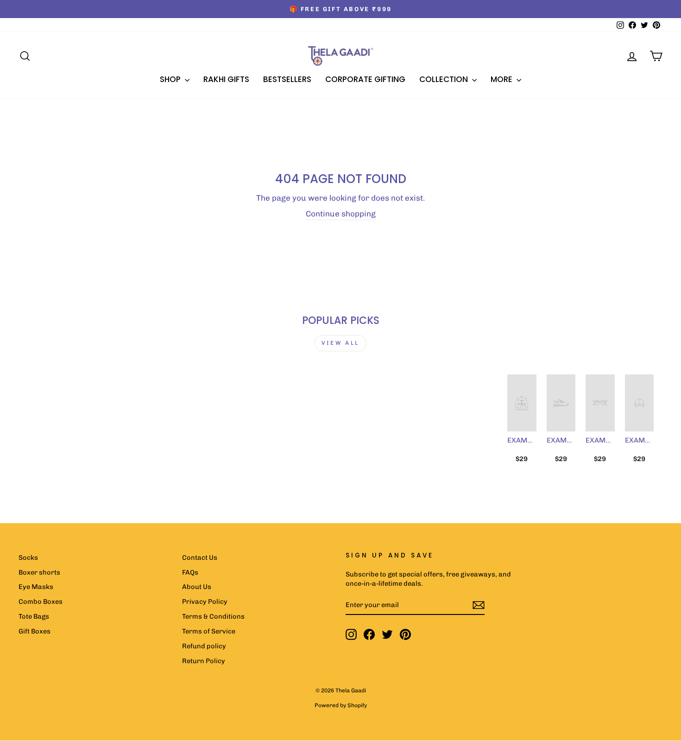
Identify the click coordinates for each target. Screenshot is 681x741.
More (502, 79)
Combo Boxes (41, 601)
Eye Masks (36, 587)
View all (340, 343)
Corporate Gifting (365, 79)
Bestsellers (287, 79)
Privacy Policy (204, 601)
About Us (196, 587)
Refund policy (204, 646)
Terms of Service (208, 631)
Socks (28, 557)
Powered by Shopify (341, 705)
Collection (444, 79)
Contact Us (199, 557)
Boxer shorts (39, 572)
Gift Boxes (34, 631)
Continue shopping (341, 213)
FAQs (190, 572)
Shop (171, 79)
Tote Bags (34, 616)
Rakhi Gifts (226, 79)
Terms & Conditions (213, 616)
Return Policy (203, 661)
